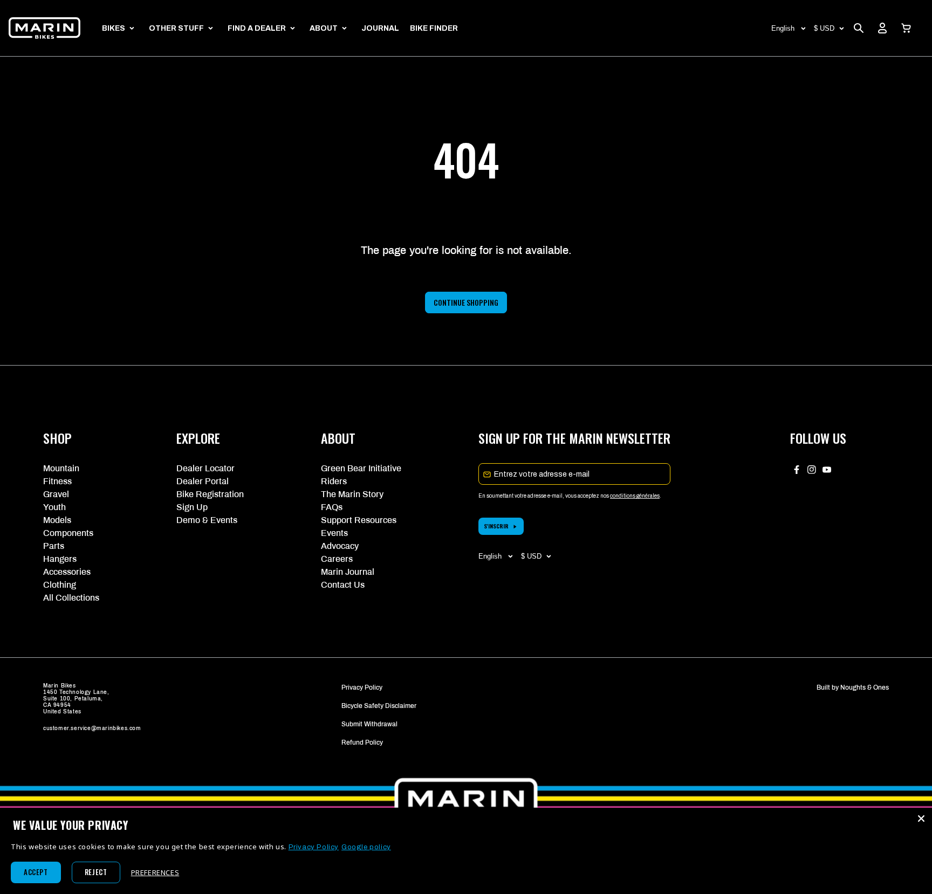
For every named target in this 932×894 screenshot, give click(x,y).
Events (334, 533)
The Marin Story (352, 494)
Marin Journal (347, 571)
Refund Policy (362, 742)
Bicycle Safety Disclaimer (378, 706)
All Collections (71, 597)
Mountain (61, 468)
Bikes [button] (113, 28)
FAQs (331, 507)
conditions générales (635, 496)
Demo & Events (206, 520)
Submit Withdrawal (369, 724)
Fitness (57, 481)
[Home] (44, 28)
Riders (334, 481)
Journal (380, 28)
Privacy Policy (361, 687)
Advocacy (340, 546)
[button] (906, 28)
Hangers (60, 558)
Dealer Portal (202, 481)
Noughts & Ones (864, 687)
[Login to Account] (882, 28)
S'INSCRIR (496, 526)
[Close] (921, 818)
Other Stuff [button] (176, 28)
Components (68, 533)
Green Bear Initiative (361, 468)
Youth (54, 507)
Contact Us (343, 584)
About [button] (324, 28)
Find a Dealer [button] (257, 28)
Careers (337, 558)
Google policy (366, 847)
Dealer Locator (205, 468)
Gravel (56, 494)
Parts (53, 546)
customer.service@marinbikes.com (92, 728)
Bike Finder (434, 28)
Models (57, 520)
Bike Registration (210, 494)
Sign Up (192, 507)
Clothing (59, 584)
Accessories (67, 571)
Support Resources (358, 520)
